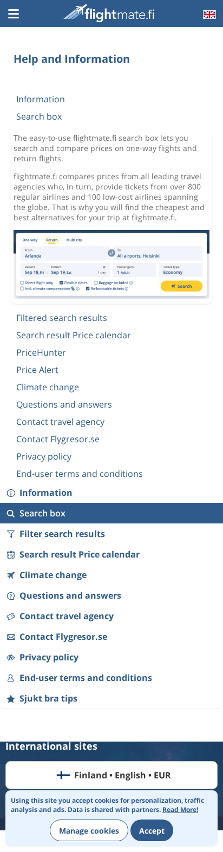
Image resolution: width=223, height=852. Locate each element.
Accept (152, 830)
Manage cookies (89, 830)
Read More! (180, 809)
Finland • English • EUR (122, 775)
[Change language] (208, 14)
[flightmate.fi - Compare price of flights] (110, 13)
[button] (13, 14)
